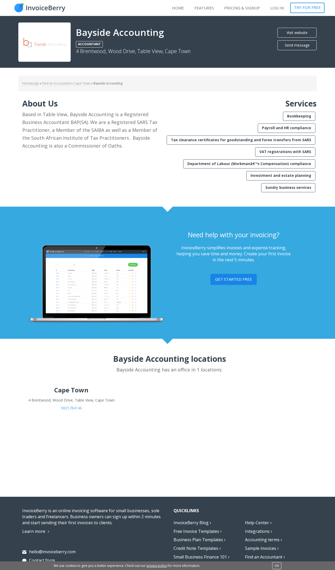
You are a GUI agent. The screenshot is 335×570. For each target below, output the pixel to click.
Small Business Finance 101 (201, 557)
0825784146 (71, 407)
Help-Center (257, 523)
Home (178, 7)
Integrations (258, 531)
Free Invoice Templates (197, 531)
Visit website (297, 32)
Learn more (34, 531)
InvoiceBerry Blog (192, 523)
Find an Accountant (56, 83)
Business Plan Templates (199, 540)
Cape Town (82, 83)
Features (204, 7)
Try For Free (307, 7)
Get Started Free (233, 279)
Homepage (30, 83)
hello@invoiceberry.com (52, 552)
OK (277, 565)
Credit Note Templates (196, 548)
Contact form (42, 560)
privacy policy (157, 565)
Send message (297, 45)
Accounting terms (263, 540)
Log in (277, 7)
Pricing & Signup (242, 7)
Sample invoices (261, 548)
